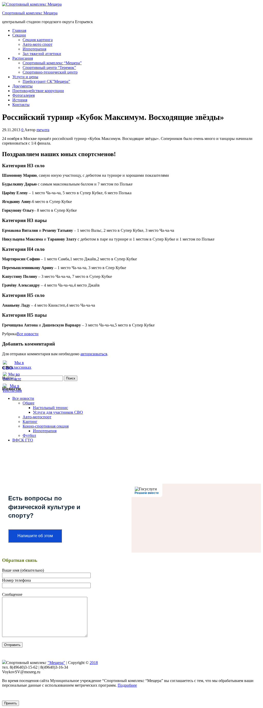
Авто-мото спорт (37, 44)
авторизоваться (93, 354)
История (19, 100)
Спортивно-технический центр (50, 72)
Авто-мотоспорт (37, 417)
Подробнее (127, 685)
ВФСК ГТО (22, 440)
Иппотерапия (34, 49)
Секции (19, 35)
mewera (42, 130)
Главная (19, 30)
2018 (94, 662)
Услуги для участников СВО (58, 412)
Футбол (29, 435)
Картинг (30, 421)
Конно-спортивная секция (46, 426)
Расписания (22, 58)
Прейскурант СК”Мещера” (46, 81)
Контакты (21, 104)
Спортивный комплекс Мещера (30, 13)
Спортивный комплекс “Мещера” (52, 63)
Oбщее (28, 403)
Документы (22, 86)
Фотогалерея (23, 95)
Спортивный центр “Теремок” (49, 67)
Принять (10, 703)
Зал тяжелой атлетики (42, 53)
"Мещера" (56, 662)
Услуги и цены (25, 77)
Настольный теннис (50, 407)
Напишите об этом (35, 536)
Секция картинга (38, 40)
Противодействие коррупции (38, 90)
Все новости (28, 334)
